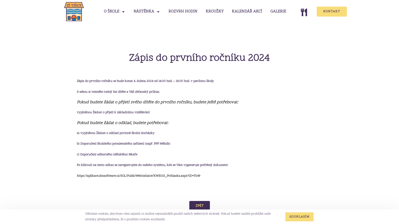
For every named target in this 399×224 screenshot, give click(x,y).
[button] (199, 206)
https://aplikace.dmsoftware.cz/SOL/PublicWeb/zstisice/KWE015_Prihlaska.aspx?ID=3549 (138, 176)
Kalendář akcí (247, 11)
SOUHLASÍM (299, 217)
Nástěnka (144, 11)
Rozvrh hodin (183, 11)
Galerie (278, 11)
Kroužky (215, 11)
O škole (111, 11)
